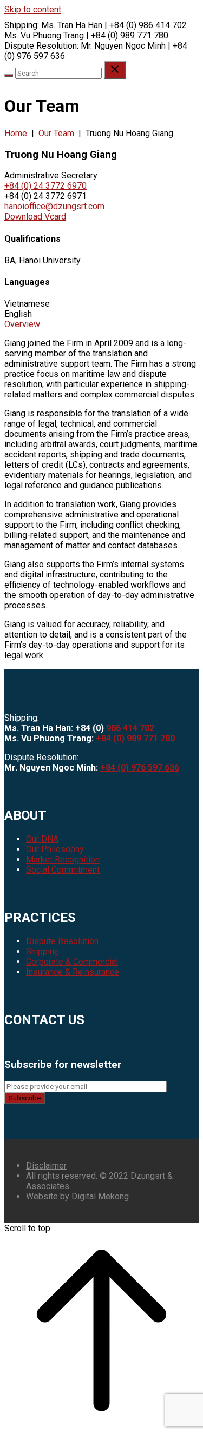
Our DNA (42, 839)
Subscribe (25, 1098)
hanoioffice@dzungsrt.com (54, 206)
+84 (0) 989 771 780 (135, 738)
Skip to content (32, 9)
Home (15, 133)
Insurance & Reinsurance (72, 972)
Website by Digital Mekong (77, 1196)
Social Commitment (63, 870)
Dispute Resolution (62, 941)
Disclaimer (46, 1165)
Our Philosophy (55, 849)
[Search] (8, 75)
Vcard (35, 216)
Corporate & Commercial (72, 962)
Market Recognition (63, 859)
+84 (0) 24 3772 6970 (45, 186)
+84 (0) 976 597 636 (139, 767)
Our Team (56, 133)
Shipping (42, 951)
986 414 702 (130, 728)
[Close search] (115, 70)
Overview (22, 324)
